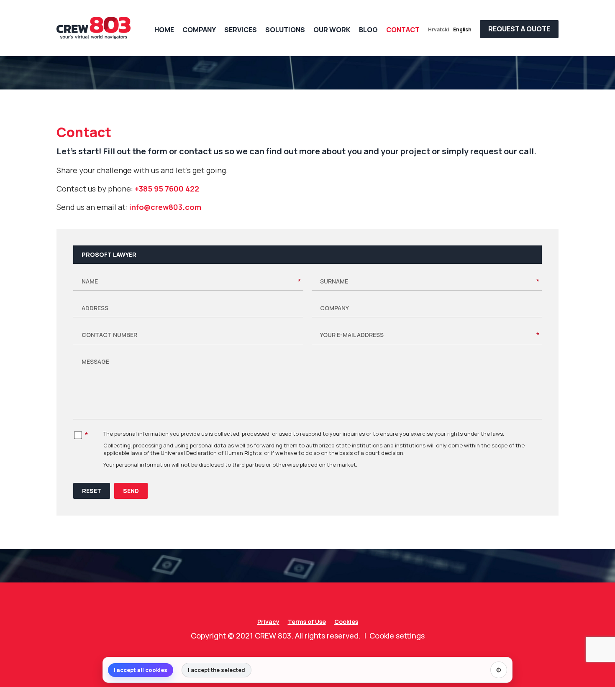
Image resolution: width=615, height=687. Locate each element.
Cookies (346, 622)
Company (199, 29)
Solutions (285, 29)
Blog (368, 29)
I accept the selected (216, 670)
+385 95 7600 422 (167, 189)
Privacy (268, 622)
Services (240, 29)
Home (164, 29)
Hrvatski (438, 29)
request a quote (519, 28)
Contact (403, 29)
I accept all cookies (140, 670)
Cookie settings (397, 636)
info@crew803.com (165, 207)
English (462, 29)
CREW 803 (273, 636)
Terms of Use (307, 622)
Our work (332, 29)
